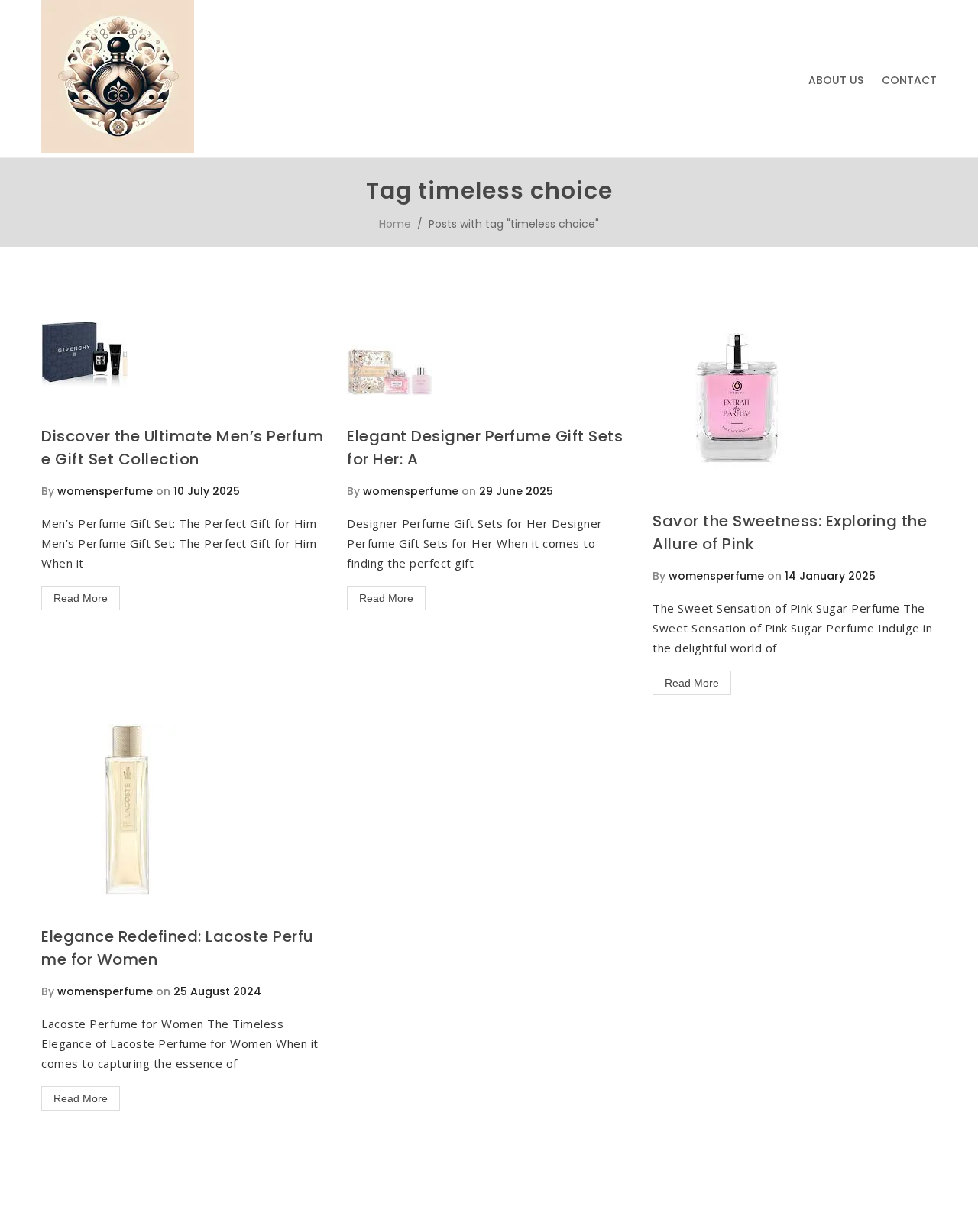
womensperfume (105, 491)
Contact (909, 80)
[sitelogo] (117, 149)
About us (835, 80)
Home (395, 223)
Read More (80, 598)
